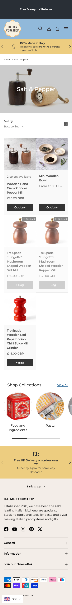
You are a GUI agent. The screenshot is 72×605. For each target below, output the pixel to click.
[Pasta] (50, 406)
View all (62, 385)
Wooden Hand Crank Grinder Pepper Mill (17, 188)
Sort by (8, 121)
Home (7, 60)
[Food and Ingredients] (18, 406)
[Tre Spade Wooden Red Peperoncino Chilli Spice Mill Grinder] (20, 308)
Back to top (34, 486)
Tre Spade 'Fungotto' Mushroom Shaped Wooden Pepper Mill (51, 261)
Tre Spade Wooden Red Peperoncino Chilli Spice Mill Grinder (17, 339)
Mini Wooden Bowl (49, 178)
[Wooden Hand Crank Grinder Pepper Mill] (20, 154)
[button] (57, 29)
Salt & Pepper (21, 60)
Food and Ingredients (18, 428)
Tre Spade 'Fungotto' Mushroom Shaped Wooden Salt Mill (19, 261)
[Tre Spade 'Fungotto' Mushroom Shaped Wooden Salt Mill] (20, 231)
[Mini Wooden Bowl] (52, 154)
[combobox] (12, 599)
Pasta (50, 425)
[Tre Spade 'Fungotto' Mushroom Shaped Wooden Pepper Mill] (52, 231)
